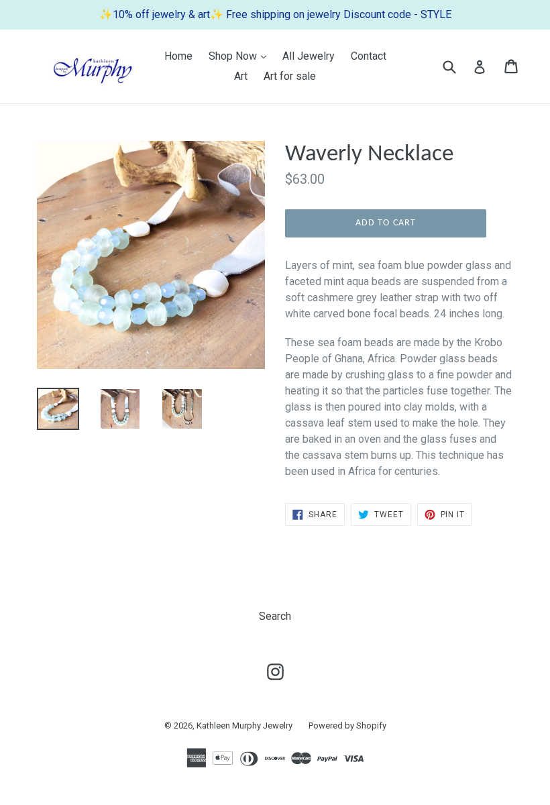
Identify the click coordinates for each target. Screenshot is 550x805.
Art (241, 76)
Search (275, 616)
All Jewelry (308, 56)
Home (178, 56)
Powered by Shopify (347, 725)
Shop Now (241, 55)
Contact (368, 56)
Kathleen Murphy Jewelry (244, 725)
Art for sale (290, 76)
